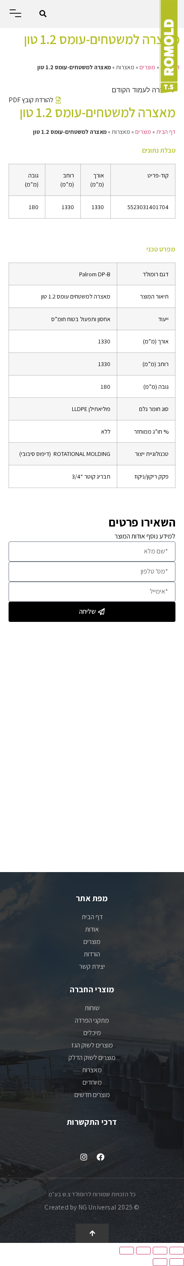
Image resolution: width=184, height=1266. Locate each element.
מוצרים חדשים (92, 1094)
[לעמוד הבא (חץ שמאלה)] (160, 1262)
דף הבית (165, 132)
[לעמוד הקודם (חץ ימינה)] (176, 1262)
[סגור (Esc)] (176, 1250)
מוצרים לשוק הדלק (92, 1057)
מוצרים (147, 67)
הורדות (92, 954)
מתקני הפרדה (92, 1020)
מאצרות (92, 1069)
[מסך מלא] (143, 1250)
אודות (92, 929)
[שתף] (160, 1250)
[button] (43, 14)
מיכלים (92, 1032)
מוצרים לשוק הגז (92, 1045)
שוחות (92, 1007)
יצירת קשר (92, 966)
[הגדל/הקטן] (126, 1250)
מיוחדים (92, 1082)
